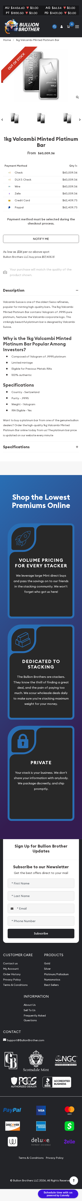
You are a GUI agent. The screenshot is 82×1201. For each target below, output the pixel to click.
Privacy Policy (12, 979)
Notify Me (41, 239)
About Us (30, 1005)
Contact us (10, 963)
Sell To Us (29, 1010)
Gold (47, 963)
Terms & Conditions (15, 985)
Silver (47, 968)
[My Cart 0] (69, 26)
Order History (12, 974)
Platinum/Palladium (56, 974)
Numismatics (52, 979)
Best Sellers (51, 985)
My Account (11, 968)
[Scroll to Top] (73, 1180)
